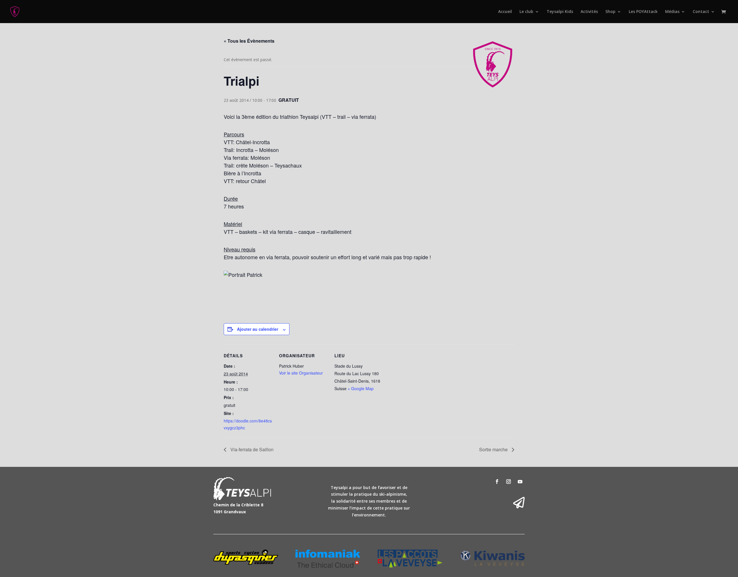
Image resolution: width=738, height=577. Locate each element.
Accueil (505, 12)
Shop (610, 12)
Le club (526, 12)
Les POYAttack (643, 12)
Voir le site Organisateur (301, 373)
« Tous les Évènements (249, 40)
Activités (589, 12)
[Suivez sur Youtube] (520, 481)
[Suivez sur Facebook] (497, 481)
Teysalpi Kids (560, 12)
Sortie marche (494, 449)
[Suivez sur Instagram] (508, 481)
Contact (701, 12)
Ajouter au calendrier (257, 329)
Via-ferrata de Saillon (251, 449)
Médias (672, 12)
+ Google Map (361, 388)
